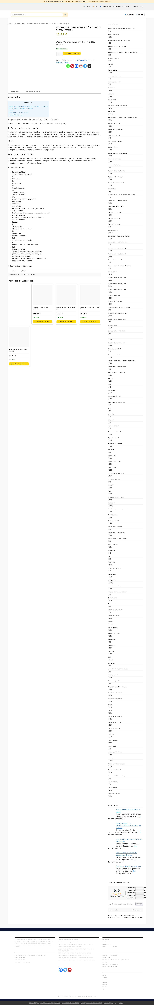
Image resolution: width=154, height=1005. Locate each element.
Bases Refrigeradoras (115, 129)
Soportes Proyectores (115, 698)
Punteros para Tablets (115, 609)
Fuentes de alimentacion (116, 343)
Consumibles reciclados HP (117, 254)
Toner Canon (112, 746)
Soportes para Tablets (115, 693)
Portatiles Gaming (114, 586)
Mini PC (110, 491)
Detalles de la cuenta (109, 942)
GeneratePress (90, 996)
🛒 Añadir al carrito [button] (41, 321)
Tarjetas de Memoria (115, 716)
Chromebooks (112, 188)
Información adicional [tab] (32, 91)
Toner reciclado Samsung (116, 776)
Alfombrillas (20, 24)
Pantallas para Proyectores (117, 538)
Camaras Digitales (114, 165)
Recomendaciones (20, 960)
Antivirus (111, 94)
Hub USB (110, 378)
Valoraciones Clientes (22, 962)
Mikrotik (111, 485)
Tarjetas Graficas (114, 728)
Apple (104, 975)
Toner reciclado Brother (116, 764)
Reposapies (111, 639)
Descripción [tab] (14, 91)
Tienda (86, 6)
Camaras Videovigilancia (116, 171)
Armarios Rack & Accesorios (117, 105)
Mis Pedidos (106, 944)
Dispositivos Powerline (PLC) (118, 313)
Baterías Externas (114, 135)
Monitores (111, 503)
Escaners (111, 337)
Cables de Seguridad (115, 141)
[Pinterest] (72, 66)
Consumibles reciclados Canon (118, 242)
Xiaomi (104, 982)
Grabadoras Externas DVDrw (117, 366)
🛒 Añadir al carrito (72, 53)
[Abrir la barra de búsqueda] (142, 6)
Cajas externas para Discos (117, 153)
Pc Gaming (111, 550)
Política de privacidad (110, 955)
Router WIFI (112, 651)
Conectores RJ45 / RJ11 (116, 206)
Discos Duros (112, 272)
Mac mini (111, 449)
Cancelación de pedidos (110, 966)
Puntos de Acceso (114, 615)
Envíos (104, 962)
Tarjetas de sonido (114, 722)
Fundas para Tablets (115, 355)
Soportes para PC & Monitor (117, 687)
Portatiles (111, 580)
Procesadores (112, 598)
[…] (139, 816)
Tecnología (108, 1003)
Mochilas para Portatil (116, 497)
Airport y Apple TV (114, 58)
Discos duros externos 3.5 (117, 289)
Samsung (104, 977)
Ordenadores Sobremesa (115, 526)
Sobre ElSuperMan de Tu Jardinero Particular (30, 955)
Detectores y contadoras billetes (119, 266)
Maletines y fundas (114, 461)
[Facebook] (77, 66)
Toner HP (111, 758)
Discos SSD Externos (115, 301)
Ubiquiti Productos (114, 793)
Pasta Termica (113, 544)
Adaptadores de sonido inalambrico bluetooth (123, 52)
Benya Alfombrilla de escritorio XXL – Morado (28, 106)
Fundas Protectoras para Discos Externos (122, 360)
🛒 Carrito (139, 14)
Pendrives (111, 562)
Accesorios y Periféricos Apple (119, 40)
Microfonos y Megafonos (116, 473)
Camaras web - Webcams (115, 177)
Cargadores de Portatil (116, 183)
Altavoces (111, 88)
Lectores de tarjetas (115, 443)
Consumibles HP (113, 230)
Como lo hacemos (20, 957)
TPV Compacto (112, 787)
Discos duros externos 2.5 (117, 283)
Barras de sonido (114, 123)
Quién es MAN (105, 6)
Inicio (10, 24)
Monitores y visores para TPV (118, 509)
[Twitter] (65, 970)
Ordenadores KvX (113, 521)
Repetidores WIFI (114, 633)
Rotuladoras (112, 645)
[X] (89, 66)
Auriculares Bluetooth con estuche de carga (123, 117)
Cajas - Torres (113, 147)
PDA (109, 556)
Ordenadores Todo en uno (116, 532)
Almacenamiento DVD (114, 82)
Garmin (104, 984)
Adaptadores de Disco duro (117, 46)
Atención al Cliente (121, 6)
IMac (109, 384)
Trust (66, 62)
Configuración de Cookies (91, 1003)
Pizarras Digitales (114, 568)
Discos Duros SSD (114, 295)
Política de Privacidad (50, 1003)
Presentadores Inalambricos (117, 592)
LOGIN (121, 1003)
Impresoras (111, 390)
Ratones (59, 62)
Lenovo (104, 980)
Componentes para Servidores (118, 200)
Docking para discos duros (117, 319)
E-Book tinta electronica (116, 331)
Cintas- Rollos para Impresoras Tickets (121, 194)
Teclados (111, 734)
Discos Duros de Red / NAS (117, 277)
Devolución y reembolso (110, 964)
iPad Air (111, 414)
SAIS (109, 657)
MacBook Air (112, 455)
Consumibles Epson (114, 224)
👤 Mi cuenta (129, 14)
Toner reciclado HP (114, 770)
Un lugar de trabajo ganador (21, 108)
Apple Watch (112, 99)
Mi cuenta (135, 6)
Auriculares (112, 111)
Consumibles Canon (114, 218)
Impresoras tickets (114, 396)
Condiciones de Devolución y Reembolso (115, 960)
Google (104, 987)
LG (103, 989)
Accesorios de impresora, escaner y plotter (123, 28)
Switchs (110, 704)
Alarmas (110, 64)
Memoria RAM (112, 467)
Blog (94, 6)
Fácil (11, 111)
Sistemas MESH (113, 675)
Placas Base (112, 574)
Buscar (139, 904)
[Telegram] (85, 66)
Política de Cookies (70, 1003)
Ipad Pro (111, 420)
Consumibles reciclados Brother (119, 236)
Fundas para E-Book (114, 349)
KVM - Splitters (113, 426)
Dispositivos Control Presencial (119, 307)
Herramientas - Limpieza (116, 372)
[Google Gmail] (81, 66)
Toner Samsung (113, 782)
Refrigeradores (113, 627)
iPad (109, 408)
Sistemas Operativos (115, 681)
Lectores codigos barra (116, 432)
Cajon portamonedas (114, 159)
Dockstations (112, 325)
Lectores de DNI (113, 438)
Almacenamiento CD (114, 76)
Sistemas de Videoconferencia (118, 669)
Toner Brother (113, 740)
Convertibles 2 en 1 (115, 260)
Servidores (111, 663)
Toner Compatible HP (115, 752)
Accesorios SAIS (113, 34)
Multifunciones (113, 515)
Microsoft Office (114, 479)
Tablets (110, 710)
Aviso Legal (106, 957)
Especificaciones (16, 115)
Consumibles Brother (115, 212)
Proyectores (112, 604)
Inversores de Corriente (116, 402)
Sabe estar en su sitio (18, 113)
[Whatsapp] (68, 66)
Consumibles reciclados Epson (118, 248)
